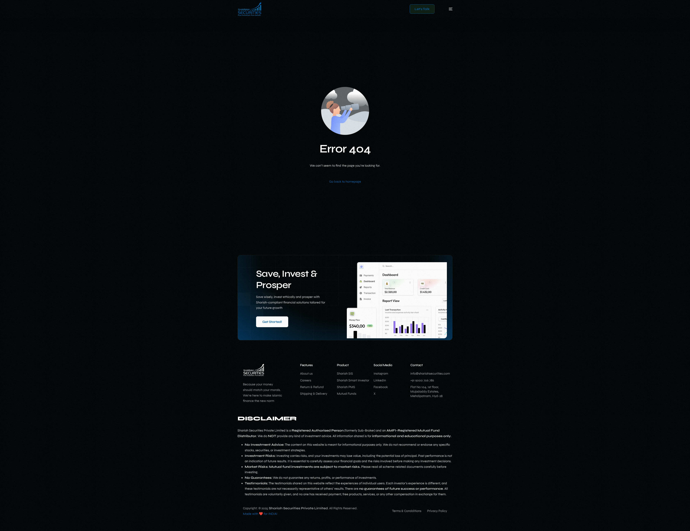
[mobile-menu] (445, 9)
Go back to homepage (345, 182)
